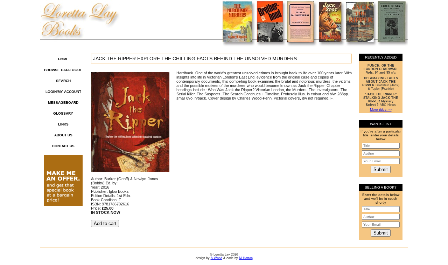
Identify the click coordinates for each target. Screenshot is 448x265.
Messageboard (63, 102)
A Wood (216, 258)
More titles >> (381, 109)
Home (63, 59)
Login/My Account (63, 92)
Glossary (63, 113)
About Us (63, 135)
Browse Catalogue (63, 70)
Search (63, 81)
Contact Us (63, 146)
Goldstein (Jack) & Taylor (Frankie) (380, 83)
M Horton (246, 258)
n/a (381, 69)
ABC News (380, 100)
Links (63, 124)
